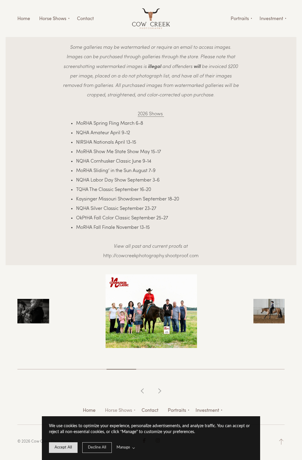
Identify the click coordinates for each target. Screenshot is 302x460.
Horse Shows (118, 410)
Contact (85, 18)
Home (23, 18)
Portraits (177, 410)
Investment (207, 410)
